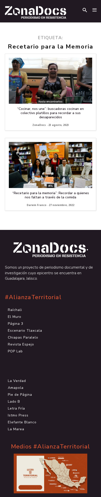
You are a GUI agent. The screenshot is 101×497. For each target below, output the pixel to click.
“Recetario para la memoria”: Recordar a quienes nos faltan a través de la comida (50, 195)
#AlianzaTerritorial (33, 297)
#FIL (50, 186)
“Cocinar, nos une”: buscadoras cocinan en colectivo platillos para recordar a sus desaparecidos (50, 113)
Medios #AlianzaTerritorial (50, 446)
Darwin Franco (36, 205)
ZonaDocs (39, 125)
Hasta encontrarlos (50, 101)
